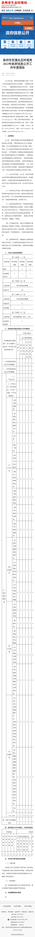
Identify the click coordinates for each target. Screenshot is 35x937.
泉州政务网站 (7, 906)
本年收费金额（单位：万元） (22, 317)
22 (7, 140)
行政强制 (6, 308)
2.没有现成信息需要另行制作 (14, 571)
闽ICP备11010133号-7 (17, 917)
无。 (6, 897)
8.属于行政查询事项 (14, 530)
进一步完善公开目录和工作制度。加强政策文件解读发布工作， (17, 167)
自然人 (18, 347)
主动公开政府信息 (11, 183)
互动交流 (26, 10)
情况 (3, 107)
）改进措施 (11, 881)
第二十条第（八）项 (18, 312)
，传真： (17, 128)
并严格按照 (13, 152)
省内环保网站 (17, 906)
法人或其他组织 (27, 338)
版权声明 (17, 912)
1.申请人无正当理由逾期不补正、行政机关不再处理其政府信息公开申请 (14, 721)
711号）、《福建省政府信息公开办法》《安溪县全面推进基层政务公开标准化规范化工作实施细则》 (17, 90)
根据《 (4, 146)
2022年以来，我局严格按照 (14, 81)
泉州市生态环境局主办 (17, 934)
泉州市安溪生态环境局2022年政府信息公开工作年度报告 (17, 63)
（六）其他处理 (9, 754)
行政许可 (6, 290)
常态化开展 (10, 170)
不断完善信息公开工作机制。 (23, 143)
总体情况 (11, 136)
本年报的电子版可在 (8, 116)
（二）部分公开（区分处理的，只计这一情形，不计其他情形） (11, 390)
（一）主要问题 (10, 863)
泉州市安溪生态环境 (11, 122)
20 (6, 140)
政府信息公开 (15, 104)
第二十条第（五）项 (18, 281)
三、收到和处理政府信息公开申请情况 (17, 329)
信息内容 (7, 261)
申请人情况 (27, 333)
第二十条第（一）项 (18, 257)
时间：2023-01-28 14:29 (8, 75)
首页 (3, 10)
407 (18, 183)
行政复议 (9, 832)
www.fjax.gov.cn (7, 119)
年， (9, 140)
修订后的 (26, 81)
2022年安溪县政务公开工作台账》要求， (19, 146)
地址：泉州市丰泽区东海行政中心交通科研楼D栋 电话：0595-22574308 (17, 929)
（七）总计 (11, 815)
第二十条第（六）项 (18, 294)
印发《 (4, 149)
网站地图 (10, 912)
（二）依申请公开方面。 (13, 190)
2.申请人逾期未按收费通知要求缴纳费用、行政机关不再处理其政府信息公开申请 (14, 776)
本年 (13, 261)
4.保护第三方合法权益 (14, 461)
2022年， (23, 174)
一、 (6, 136)
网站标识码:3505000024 (17, 922)
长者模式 (17, 23)
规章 (4, 269)
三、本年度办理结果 (4, 596)
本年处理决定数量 (22, 285)
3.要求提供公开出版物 (14, 637)
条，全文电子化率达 (26, 183)
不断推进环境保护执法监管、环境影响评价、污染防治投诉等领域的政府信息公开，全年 (17, 180)
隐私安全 (31, 912)
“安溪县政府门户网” (22, 116)
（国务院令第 (28, 84)
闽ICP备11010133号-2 (17, 914)
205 (22, 290)
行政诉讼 (31, 832)
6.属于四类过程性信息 (14, 497)
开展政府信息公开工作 (21, 93)
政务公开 (10, 10)
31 (22, 303)
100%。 (4, 186)
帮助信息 (24, 912)
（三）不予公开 (9, 468)
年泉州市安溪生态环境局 (17, 149)
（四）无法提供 (9, 570)
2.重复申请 (14, 623)
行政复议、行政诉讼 (26, 104)
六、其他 (8, 892)
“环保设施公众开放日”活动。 (23, 170)
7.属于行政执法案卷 (14, 513)
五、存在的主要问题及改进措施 (15, 859)
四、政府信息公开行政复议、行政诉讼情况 (19, 827)
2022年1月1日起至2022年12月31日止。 (20, 113)
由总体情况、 (28, 99)
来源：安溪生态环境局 (8, 73)
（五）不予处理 (9, 649)
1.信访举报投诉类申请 (14, 610)
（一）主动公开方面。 (12, 174)
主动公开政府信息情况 (9, 102)
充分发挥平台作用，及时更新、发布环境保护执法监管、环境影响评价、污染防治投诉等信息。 (17, 232)
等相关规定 (10, 93)
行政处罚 (6, 303)
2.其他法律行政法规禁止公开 (14, 422)
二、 (6, 253)
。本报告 (21, 99)
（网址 (31, 116)
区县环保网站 (28, 906)
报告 (15, 892)
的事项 (19, 892)
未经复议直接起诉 (23, 836)
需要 (12, 892)
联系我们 (3, 912)
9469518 (21, 925)
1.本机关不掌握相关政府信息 (14, 549)
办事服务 (18, 10)
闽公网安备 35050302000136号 (19, 919)
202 (7, 149)
